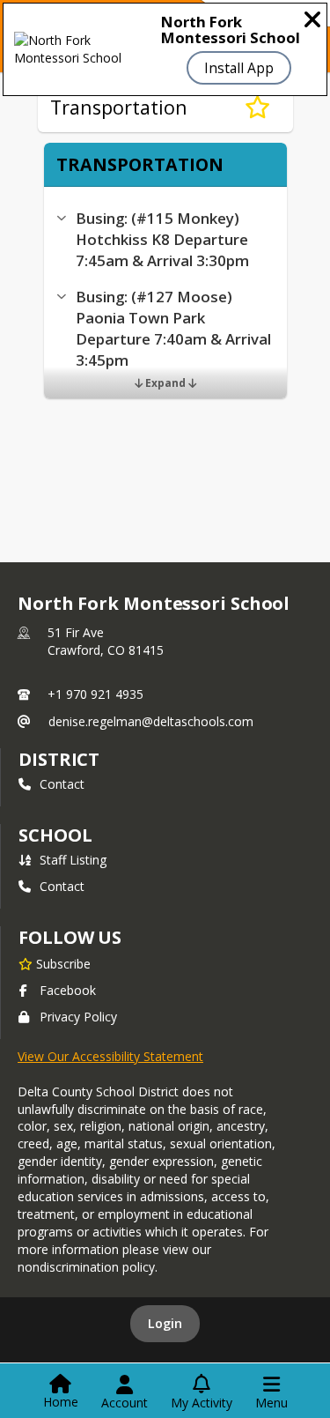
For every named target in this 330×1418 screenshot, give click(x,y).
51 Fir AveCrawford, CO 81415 (106, 641)
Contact (62, 784)
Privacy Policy (78, 1016)
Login (165, 1323)
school (55, 835)
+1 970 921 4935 (95, 694)
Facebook (68, 990)
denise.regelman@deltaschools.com (150, 721)
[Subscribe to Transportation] (257, 107)
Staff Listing (73, 859)
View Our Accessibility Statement (110, 1056)
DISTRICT (58, 759)
